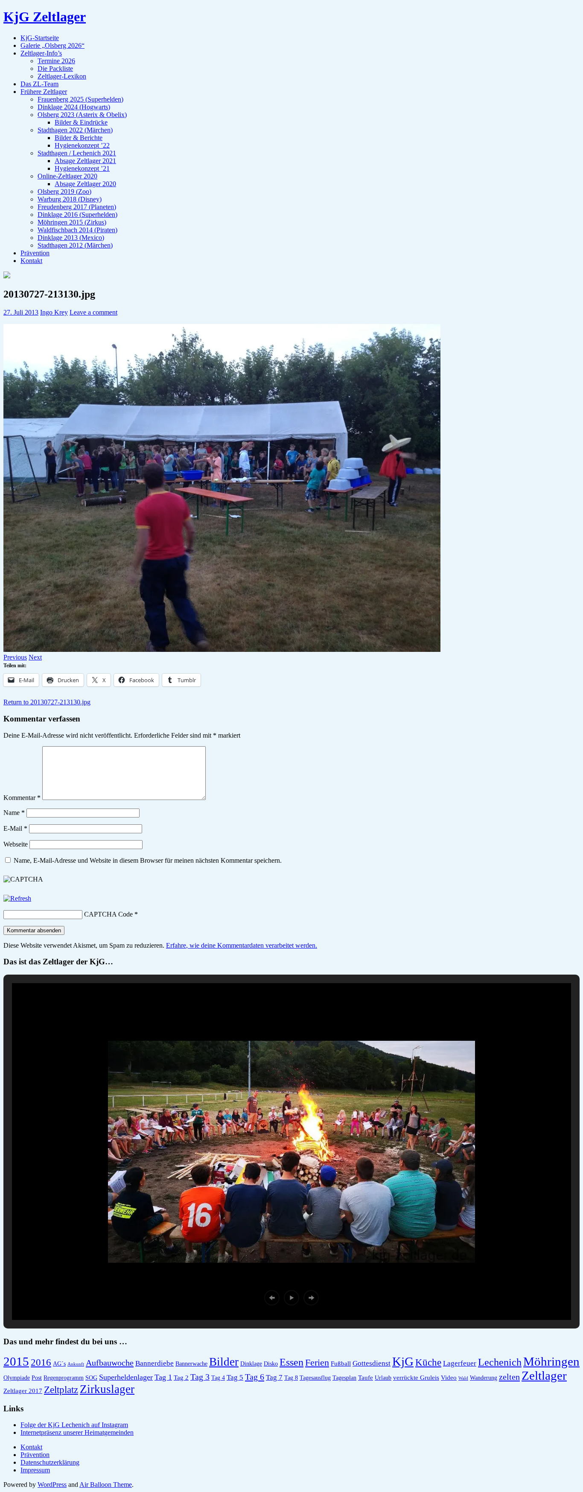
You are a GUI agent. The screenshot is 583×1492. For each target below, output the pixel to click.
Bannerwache (191, 1364)
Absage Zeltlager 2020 (85, 183)
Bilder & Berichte (78, 137)
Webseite (15, 844)
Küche (428, 1362)
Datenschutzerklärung (49, 1462)
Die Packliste (55, 68)
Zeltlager (544, 1375)
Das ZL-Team (39, 84)
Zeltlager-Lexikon (62, 76)
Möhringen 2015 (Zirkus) (72, 222)
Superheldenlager (126, 1377)
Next (35, 657)
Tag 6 (254, 1376)
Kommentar (22, 797)
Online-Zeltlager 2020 (67, 176)
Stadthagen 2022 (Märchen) (75, 130)
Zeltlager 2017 (22, 1390)
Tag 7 (274, 1377)
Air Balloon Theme (105, 1484)
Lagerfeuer (459, 1363)
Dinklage (251, 1364)
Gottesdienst (372, 1363)
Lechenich (500, 1362)
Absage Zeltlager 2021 (85, 160)
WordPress (52, 1484)
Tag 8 (291, 1378)
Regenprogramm (64, 1378)
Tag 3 (200, 1376)
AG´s (59, 1364)
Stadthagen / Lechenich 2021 (77, 153)
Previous (15, 657)
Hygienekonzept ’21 (82, 168)
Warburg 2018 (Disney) (70, 199)
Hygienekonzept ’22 (82, 145)
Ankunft (75, 1364)
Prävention (35, 253)
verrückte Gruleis (416, 1377)
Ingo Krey (54, 312)
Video (449, 1377)
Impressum (35, 1470)
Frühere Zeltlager (43, 91)
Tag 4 (218, 1378)
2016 (41, 1362)
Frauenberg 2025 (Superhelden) (80, 99)
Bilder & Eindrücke (81, 122)
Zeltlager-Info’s (41, 53)
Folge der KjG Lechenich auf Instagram (74, 1424)
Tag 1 (163, 1377)
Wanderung (483, 1378)
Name (14, 812)
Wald (463, 1378)
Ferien (317, 1362)
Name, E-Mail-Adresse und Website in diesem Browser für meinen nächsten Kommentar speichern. (148, 860)
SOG (91, 1378)
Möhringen (551, 1361)
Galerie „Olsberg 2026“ (52, 45)
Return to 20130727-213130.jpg (46, 702)
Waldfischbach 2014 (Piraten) (77, 230)
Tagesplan (344, 1378)
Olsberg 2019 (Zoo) (64, 191)
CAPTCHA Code (108, 914)
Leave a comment (93, 312)
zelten (509, 1376)
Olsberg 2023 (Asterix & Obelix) (82, 114)
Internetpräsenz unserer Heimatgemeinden (77, 1432)
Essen (291, 1362)
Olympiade (16, 1378)
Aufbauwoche (110, 1362)
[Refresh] (17, 898)
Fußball (341, 1363)
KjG (403, 1361)
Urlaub (383, 1378)
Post (37, 1378)
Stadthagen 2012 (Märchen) (75, 245)
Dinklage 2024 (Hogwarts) (74, 107)
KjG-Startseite (39, 37)
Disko (271, 1364)
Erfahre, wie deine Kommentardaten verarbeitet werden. (241, 945)
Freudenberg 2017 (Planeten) (77, 206)
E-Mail (15, 828)
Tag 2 (181, 1377)
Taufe (365, 1377)
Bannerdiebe (154, 1363)
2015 (16, 1361)
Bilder (224, 1361)
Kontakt (31, 260)
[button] (272, 1297)
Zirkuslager (107, 1389)
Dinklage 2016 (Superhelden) (77, 214)
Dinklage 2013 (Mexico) (71, 237)
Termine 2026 (56, 60)
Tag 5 (235, 1377)
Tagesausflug (315, 1378)
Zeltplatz (61, 1389)
